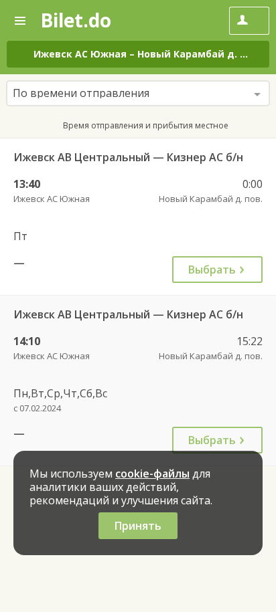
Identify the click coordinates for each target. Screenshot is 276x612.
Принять (138, 525)
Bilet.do (75, 20)
